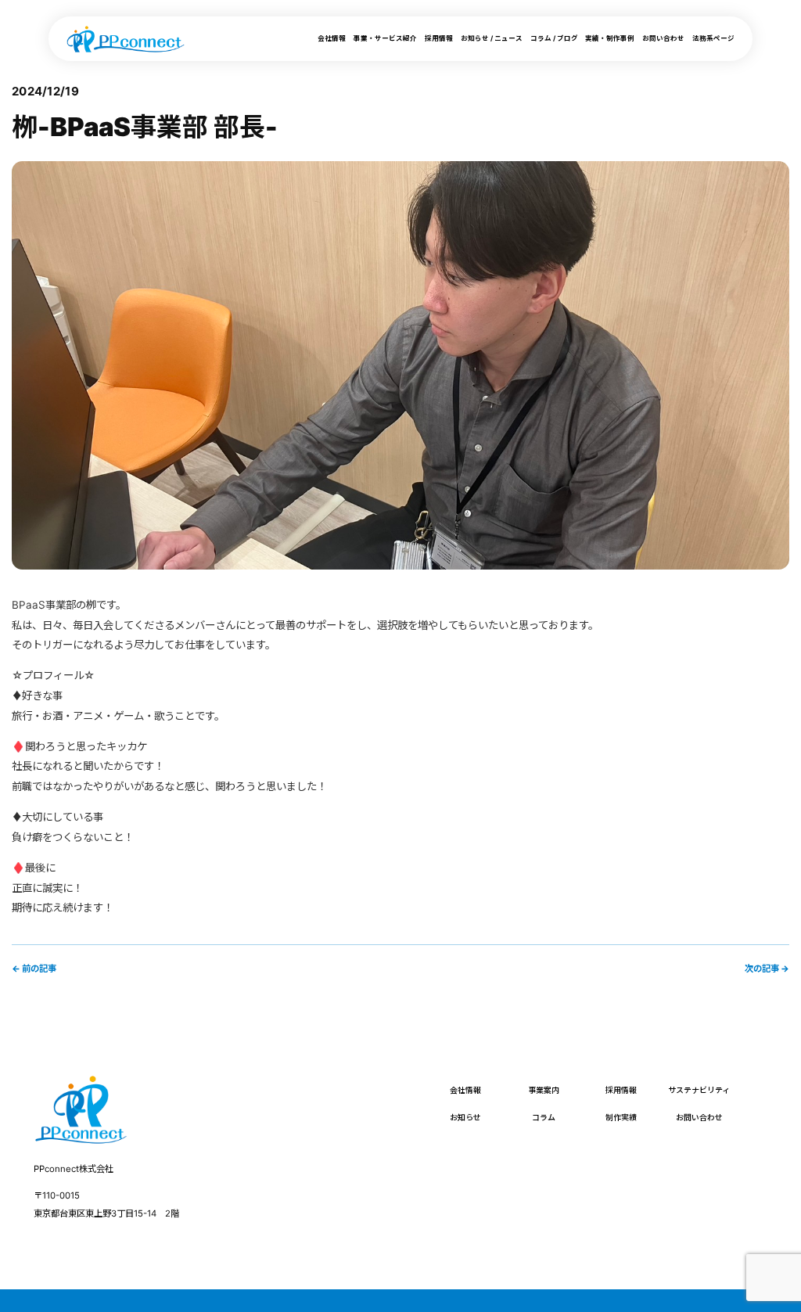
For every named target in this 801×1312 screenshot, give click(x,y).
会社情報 (332, 38)
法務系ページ (713, 38)
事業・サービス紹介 (385, 38)
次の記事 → (767, 968)
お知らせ (465, 1117)
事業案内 (543, 1090)
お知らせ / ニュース (492, 38)
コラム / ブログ (554, 38)
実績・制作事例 (609, 38)
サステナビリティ (699, 1090)
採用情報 (439, 38)
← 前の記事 (34, 968)
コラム (543, 1117)
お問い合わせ (663, 38)
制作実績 (621, 1117)
